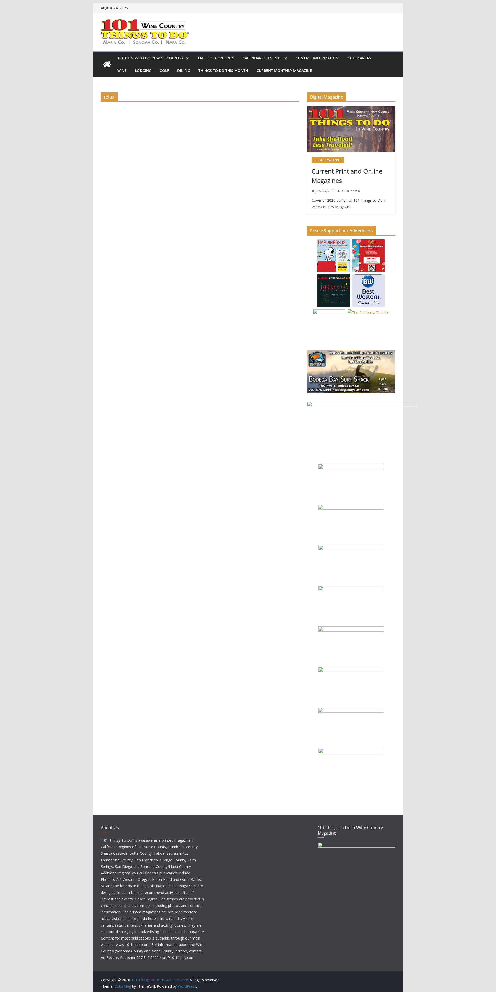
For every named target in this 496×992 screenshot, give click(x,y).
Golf (164, 70)
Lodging (143, 70)
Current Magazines (328, 160)
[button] (186, 58)
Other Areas (359, 58)
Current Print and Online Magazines (347, 176)
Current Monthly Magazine (284, 70)
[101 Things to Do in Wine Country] (107, 64)
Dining (183, 70)
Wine (122, 70)
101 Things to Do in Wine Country (150, 58)
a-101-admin (350, 191)
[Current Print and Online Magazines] (351, 129)
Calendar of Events (262, 58)
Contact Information (317, 58)
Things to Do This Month (223, 70)
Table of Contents (216, 58)
